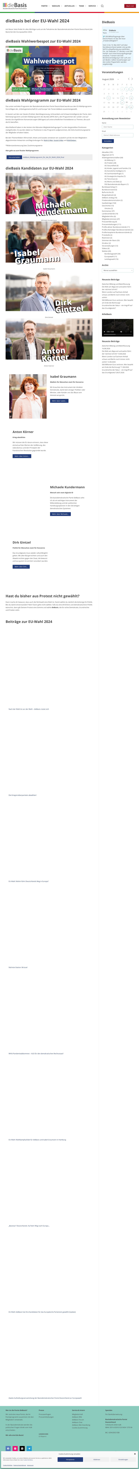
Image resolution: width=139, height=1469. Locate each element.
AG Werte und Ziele (112, 182)
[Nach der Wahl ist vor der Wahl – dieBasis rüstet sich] (49, 667)
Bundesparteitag (108, 187)
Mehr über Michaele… (60, 514)
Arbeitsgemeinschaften (111, 157)
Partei (44, 6)
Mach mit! (130, 6)
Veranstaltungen (108, 246)
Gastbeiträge (107, 203)
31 (122, 89)
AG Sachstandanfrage (113, 173)
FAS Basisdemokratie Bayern (115, 184)
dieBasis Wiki (77, 1417)
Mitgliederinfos (107, 216)
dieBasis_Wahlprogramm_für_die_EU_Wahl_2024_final (43, 157)
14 (122, 98)
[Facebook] (8, 1448)
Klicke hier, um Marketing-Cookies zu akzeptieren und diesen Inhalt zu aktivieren (49, 70)
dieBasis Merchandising (81, 1425)
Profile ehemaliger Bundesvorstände (116, 230)
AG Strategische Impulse (114, 176)
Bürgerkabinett (108, 195)
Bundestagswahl (111, 254)
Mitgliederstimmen (109, 219)
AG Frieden (109, 163)
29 (127, 107)
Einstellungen (123, 1459)
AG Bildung (109, 160)
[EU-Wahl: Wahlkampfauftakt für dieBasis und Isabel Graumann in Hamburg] (49, 1097)
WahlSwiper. (72, 140)
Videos (104, 248)
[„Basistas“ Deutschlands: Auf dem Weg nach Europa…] (49, 1183)
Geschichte (106, 206)
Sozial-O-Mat (58, 140)
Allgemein (105, 155)
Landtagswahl (110, 259)
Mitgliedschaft (77, 1414)
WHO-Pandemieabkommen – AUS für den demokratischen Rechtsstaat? (36, 1053)
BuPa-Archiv (106, 192)
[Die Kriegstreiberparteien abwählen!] (49, 753)
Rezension (106, 238)
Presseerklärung (108, 222)
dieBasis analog (108, 198)
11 (109, 98)
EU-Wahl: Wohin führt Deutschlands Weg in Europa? (29, 881)
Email (104, 131)
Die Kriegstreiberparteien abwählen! (22, 795)
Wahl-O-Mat (48, 140)
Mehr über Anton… (22, 456)
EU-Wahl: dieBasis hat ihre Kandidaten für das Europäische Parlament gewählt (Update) (42, 1312)
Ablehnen (96, 1459)
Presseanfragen (45, 1414)
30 (131, 107)
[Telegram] (29, 1448)
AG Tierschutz (110, 179)
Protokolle (106, 235)
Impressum (30, 1465)
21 (122, 103)
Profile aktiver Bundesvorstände (114, 227)
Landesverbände (108, 214)
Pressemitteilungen (109, 224)
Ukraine (108, 208)
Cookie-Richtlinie (28, 1460)
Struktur (105, 243)
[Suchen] (102, 6)
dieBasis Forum (78, 1420)
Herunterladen (14, 157)
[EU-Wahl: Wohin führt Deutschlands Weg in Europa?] (49, 839)
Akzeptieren (70, 1459)
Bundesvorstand (108, 190)
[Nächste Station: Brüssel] (49, 925)
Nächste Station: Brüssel (18, 967)
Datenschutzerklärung (19, 1465)
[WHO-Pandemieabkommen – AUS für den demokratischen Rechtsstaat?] (49, 1011)
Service (92, 6)
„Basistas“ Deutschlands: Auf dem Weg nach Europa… (29, 1226)
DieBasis (108, 22)
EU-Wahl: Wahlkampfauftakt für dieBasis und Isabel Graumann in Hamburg (37, 1140)
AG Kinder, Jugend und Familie (116, 168)
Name (104, 123)
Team (81, 6)
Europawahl (109, 256)
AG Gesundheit (110, 165)
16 (131, 98)
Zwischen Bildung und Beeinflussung (116, 284)
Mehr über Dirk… (21, 567)
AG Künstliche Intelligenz (114, 171)
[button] (135, 1454)
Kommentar (106, 211)
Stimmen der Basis (109, 240)
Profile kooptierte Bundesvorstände (115, 232)
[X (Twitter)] (22, 1448)
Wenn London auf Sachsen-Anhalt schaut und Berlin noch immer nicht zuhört (116, 294)
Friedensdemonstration (111, 200)
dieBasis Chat (77, 1422)
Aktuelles (69, 6)
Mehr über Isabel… (59, 401)
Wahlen (56, 6)
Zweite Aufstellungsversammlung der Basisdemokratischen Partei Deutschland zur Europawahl (45, 1398)
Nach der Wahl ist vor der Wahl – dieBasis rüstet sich (29, 709)
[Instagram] (15, 1448)
